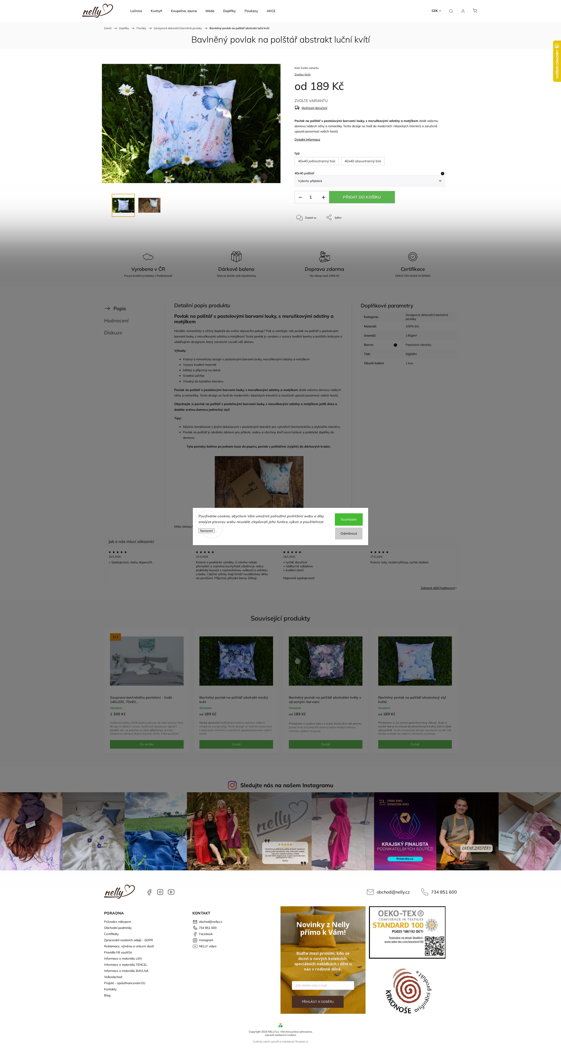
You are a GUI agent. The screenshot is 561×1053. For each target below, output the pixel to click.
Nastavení (206, 530)
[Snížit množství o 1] (300, 197)
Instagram (160, 892)
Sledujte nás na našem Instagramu (286, 785)
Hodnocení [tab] (116, 320)
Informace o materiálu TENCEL (125, 965)
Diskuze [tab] (113, 332)
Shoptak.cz (301, 1041)
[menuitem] (136, 11)
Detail (236, 744)
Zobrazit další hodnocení (438, 588)
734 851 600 (444, 892)
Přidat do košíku (362, 197)
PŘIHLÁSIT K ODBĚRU (318, 1001)
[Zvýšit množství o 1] (323, 197)
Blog (107, 995)
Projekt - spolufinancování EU (124, 983)
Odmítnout (349, 533)
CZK (435, 10)
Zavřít (435, 232)
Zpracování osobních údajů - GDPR (128, 940)
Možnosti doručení (314, 108)
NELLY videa (171, 892)
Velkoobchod (113, 977)
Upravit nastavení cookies (280, 1035)
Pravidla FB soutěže (118, 952)
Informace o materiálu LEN (123, 958)
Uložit (304, 231)
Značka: (303, 74)
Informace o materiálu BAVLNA (126, 971)
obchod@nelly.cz (393, 892)
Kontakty (110, 989)
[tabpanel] (146, 691)
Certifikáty (111, 934)
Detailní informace (307, 139)
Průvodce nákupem (117, 922)
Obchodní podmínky (118, 928)
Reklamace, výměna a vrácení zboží (129, 946)
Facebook (149, 892)
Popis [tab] (120, 308)
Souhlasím (349, 519)
